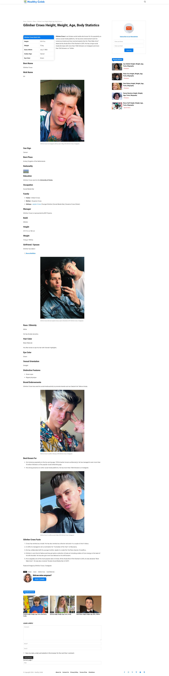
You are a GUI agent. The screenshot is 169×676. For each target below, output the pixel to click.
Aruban (30, 571)
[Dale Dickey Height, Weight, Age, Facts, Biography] (117, 86)
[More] (83, 31)
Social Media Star (50, 571)
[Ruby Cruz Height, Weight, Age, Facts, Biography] (117, 76)
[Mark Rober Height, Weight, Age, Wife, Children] (88, 604)
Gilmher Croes (41, 571)
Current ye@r (28, 660)
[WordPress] (144, 672)
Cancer (34, 571)
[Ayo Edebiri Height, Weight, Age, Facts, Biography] (117, 66)
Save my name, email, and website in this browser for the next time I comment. (49, 653)
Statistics (29, 21)
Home (24, 21)
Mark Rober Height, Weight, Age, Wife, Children (88, 614)
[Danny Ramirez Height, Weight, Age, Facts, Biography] (117, 96)
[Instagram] (128, 672)
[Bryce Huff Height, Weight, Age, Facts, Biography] (117, 106)
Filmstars (126, 68)
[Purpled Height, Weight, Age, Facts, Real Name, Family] (35, 604)
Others (34, 21)
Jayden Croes (36, 204)
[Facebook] (124, 672)
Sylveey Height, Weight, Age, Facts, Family (60, 614)
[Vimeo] (136, 672)
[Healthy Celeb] (34, 1)
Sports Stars (127, 107)
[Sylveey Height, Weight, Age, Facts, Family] (62, 604)
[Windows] (140, 672)
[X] (132, 672)
